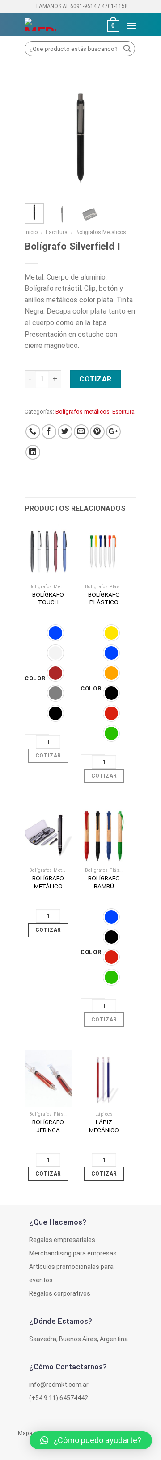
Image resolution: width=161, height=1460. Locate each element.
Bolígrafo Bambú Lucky (104, 885)
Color (35, 678)
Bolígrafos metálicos (101, 232)
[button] (91, 1440)
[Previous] (38, 138)
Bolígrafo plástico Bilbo (104, 602)
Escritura (57, 232)
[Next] (123, 138)
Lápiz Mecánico (104, 1126)
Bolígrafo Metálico (48, 882)
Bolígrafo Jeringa (48, 1126)
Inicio (31, 232)
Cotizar (95, 379)
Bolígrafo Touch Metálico (48, 602)
